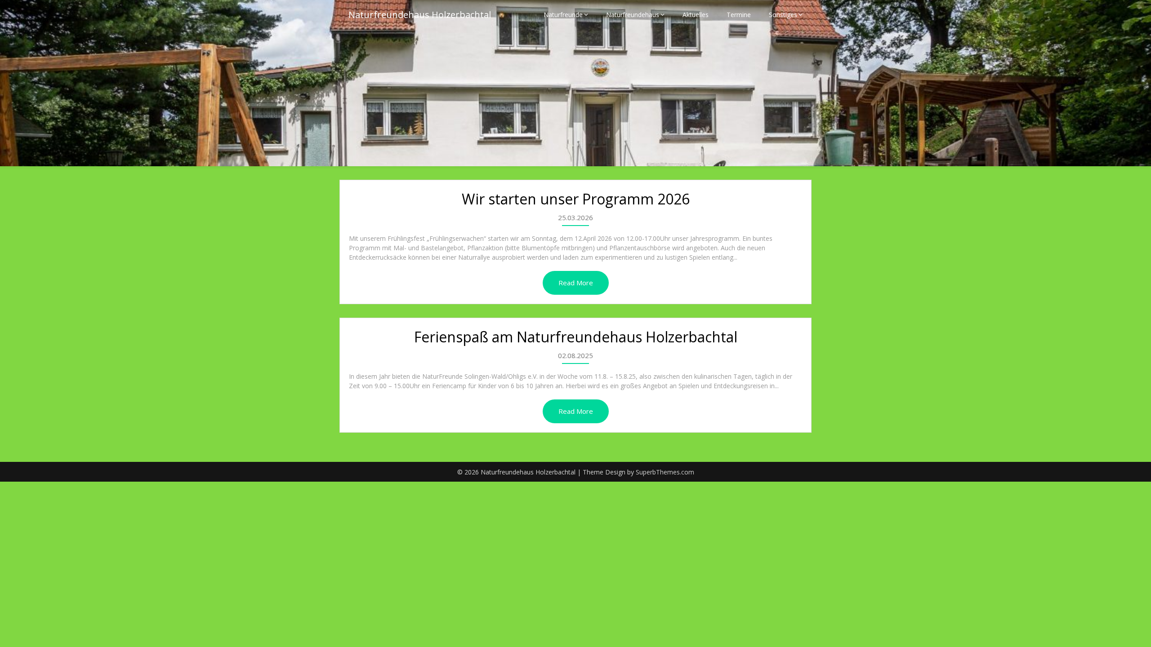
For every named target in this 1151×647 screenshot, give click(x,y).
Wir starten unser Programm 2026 (576, 198)
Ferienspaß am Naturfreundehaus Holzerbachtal (575, 336)
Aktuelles (696, 14)
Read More (575, 282)
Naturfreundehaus (632, 14)
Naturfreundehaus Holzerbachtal (419, 15)
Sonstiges (783, 14)
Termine (739, 14)
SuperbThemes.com (665, 472)
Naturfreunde (563, 14)
